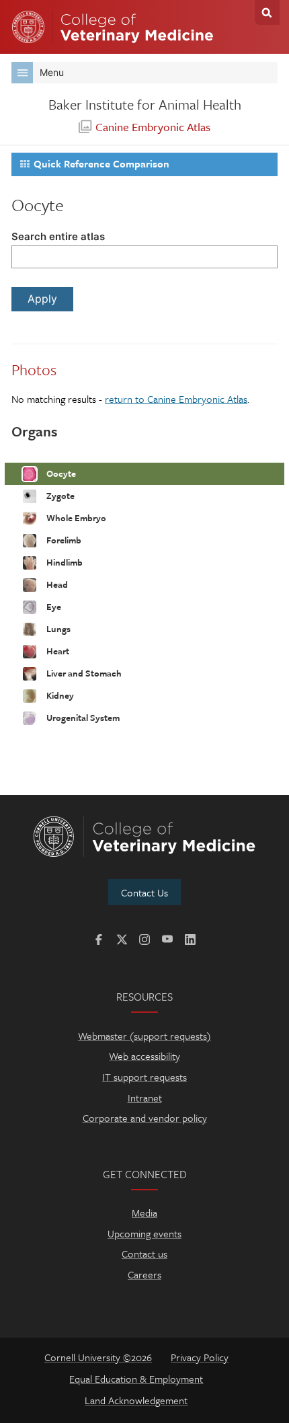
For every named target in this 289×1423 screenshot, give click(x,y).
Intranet (145, 1097)
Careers (144, 1274)
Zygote (59, 495)
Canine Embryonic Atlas (152, 126)
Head (56, 583)
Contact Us (144, 892)
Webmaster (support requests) (144, 1035)
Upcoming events (144, 1233)
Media (144, 1212)
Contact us (144, 1253)
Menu (52, 72)
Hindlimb (63, 561)
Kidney (59, 694)
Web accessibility (144, 1055)
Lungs (57, 628)
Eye (52, 606)
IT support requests (144, 1076)
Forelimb (62, 539)
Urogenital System (82, 717)
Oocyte (60, 472)
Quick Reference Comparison (101, 163)
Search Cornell (267, 12)
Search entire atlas (58, 236)
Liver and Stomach (83, 672)
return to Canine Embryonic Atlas (176, 398)
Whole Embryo (75, 517)
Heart (56, 650)
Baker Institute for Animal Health (144, 104)
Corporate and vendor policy (145, 1117)
